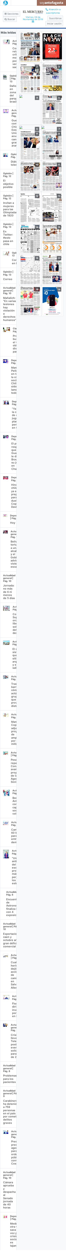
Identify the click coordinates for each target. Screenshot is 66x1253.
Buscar (11, 19)
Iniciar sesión (54, 23)
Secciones (13, 13)
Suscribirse (55, 18)
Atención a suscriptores (53, 11)
